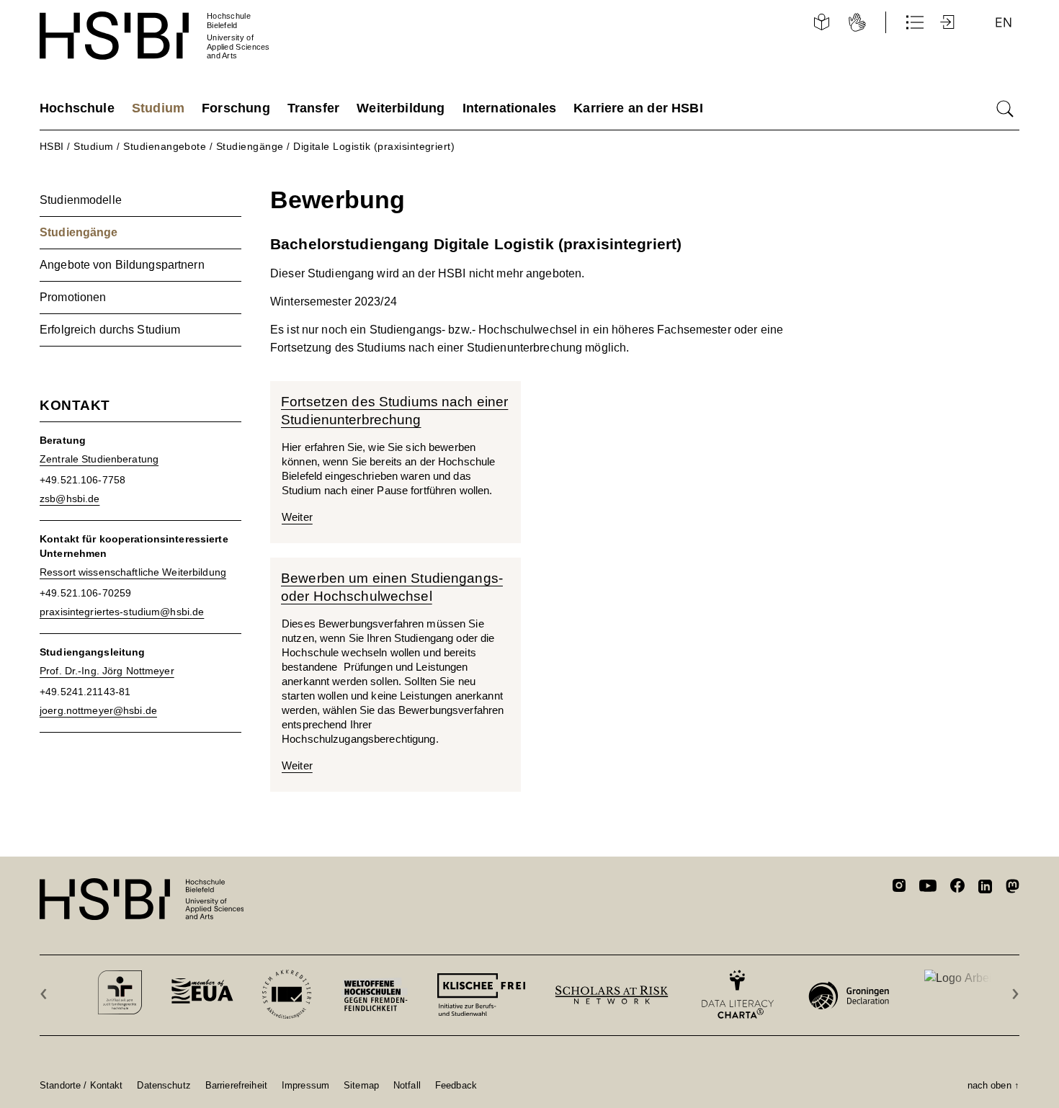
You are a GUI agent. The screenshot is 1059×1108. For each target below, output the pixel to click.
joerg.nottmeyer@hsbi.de (98, 710)
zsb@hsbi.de (69, 498)
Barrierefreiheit (236, 1085)
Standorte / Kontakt (81, 1085)
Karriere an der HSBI (638, 108)
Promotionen (73, 297)
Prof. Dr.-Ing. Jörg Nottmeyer (107, 670)
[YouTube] (928, 887)
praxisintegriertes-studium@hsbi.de (122, 611)
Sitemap (361, 1085)
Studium (158, 108)
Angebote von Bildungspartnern (122, 265)
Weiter (297, 517)
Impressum (305, 1085)
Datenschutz (163, 1085)
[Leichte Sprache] (821, 22)
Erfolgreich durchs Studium (110, 329)
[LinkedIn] (985, 888)
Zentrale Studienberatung (99, 459)
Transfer (313, 108)
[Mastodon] (1012, 888)
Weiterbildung (400, 108)
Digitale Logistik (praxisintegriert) (374, 146)
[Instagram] (899, 887)
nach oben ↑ (993, 1085)
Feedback (456, 1085)
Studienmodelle (81, 200)
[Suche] (1005, 109)
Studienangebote (164, 146)
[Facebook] (957, 888)
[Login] (949, 22)
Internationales (510, 108)
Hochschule (77, 108)
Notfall (407, 1085)
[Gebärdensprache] (857, 22)
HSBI (52, 146)
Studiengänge (250, 146)
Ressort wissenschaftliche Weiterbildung (133, 572)
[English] (1003, 22)
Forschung (236, 108)
